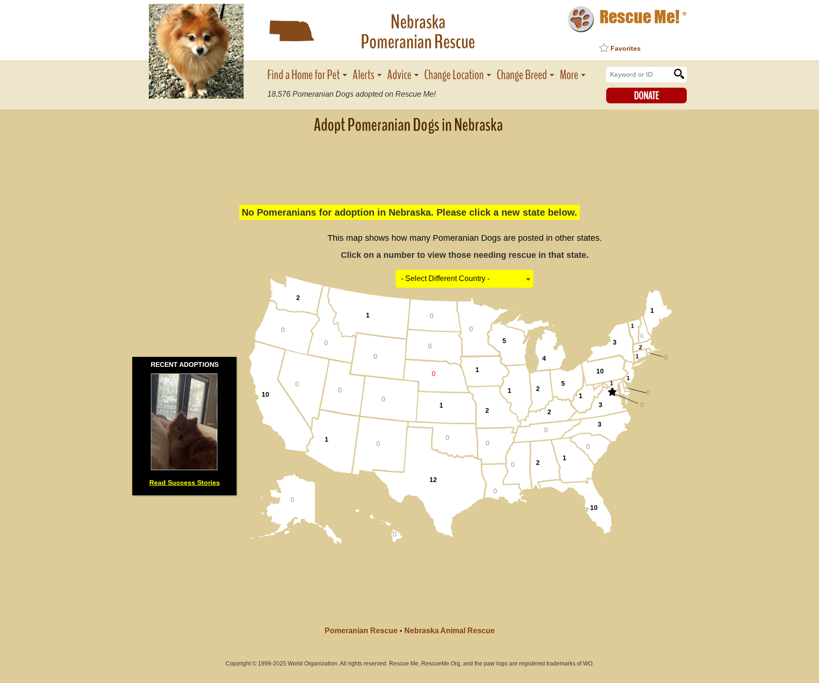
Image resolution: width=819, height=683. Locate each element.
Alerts (363, 75)
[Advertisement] (409, 163)
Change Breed (522, 75)
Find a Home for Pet (303, 75)
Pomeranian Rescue (361, 631)
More (569, 75)
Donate (646, 96)
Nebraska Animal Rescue (449, 631)
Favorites (625, 48)
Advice (399, 75)
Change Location (454, 75)
